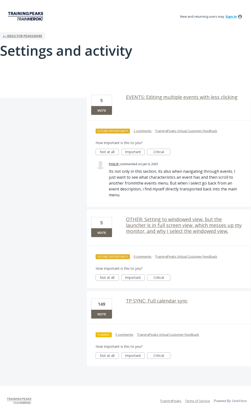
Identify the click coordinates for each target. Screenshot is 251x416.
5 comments (124, 334)
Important (135, 152)
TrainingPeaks (170, 401)
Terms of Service (197, 401)
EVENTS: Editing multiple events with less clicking (182, 97)
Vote (101, 110)
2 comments (142, 131)
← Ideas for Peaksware (22, 36)
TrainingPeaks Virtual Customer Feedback (186, 131)
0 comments (142, 256)
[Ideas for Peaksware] (26, 16)
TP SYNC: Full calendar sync (157, 300)
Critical (161, 152)
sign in (231, 16)
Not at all (109, 152)
